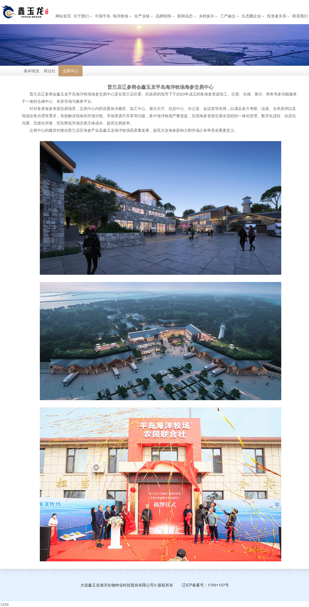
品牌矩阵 (163, 16)
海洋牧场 (120, 16)
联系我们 (300, 16)
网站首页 (63, 16)
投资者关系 (276, 16)
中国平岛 (102, 16)
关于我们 (81, 16)
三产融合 (228, 16)
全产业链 (142, 16)
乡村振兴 (206, 16)
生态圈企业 (251, 16)
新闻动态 (185, 16)
